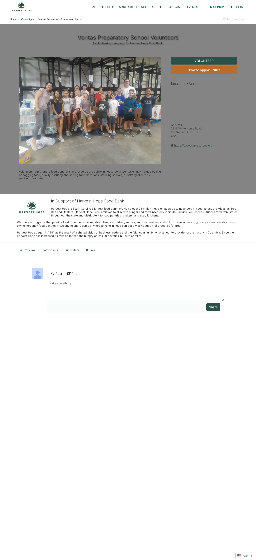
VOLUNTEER (204, 61)
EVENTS (192, 7)
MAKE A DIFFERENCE (133, 7)
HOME (91, 7)
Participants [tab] (50, 250)
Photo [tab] (76, 274)
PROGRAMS (174, 7)
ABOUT (156, 7)
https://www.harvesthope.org (193, 145)
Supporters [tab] (71, 250)
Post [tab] (58, 274)
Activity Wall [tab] (28, 250)
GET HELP (107, 7)
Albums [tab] (90, 250)
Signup (218, 7)
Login (238, 7)
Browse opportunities (204, 70)
